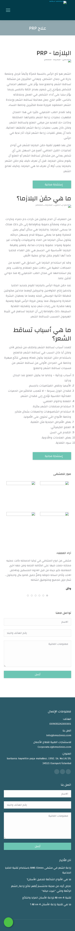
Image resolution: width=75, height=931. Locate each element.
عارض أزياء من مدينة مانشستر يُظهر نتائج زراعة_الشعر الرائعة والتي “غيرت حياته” (41, 888)
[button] (47, 595)
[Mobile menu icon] (8, 10)
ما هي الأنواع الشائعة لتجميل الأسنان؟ (49, 879)
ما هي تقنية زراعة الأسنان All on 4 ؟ (50, 904)
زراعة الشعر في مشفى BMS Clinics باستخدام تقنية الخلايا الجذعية (38, 870)
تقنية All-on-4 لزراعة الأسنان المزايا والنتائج (46, 897)
